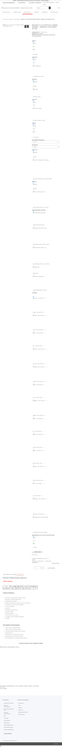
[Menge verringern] (33, 567)
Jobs (5, 716)
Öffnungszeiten (7, 720)
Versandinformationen (8, 727)
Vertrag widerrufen (8, 733)
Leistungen (6, 718)
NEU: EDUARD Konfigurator (48, 2)
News (57, 2)
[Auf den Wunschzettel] (28, 26)
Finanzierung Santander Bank (9, 709)
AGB (19, 705)
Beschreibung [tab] (20, 574)
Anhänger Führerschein (9, 703)
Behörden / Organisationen (7, 706)
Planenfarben (6, 722)
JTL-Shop (59, 743)
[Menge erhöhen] (42, 570)
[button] (54, 8)
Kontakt (44, 4)
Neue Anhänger (39, 33)
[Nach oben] (0, 746)
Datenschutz (20, 703)
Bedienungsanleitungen (9, 729)
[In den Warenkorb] (4, 23)
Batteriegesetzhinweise (23, 712)
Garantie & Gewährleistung (7, 713)
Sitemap (20, 707)
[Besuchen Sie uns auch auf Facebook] (4, 735)
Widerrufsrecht (21, 714)
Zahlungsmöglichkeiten (8, 725)
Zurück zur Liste (6, 19)
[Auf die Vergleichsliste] (25, 26)
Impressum (20, 709)
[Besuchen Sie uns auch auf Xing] (4, 738)
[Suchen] (50, 8)
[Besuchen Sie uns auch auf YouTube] (4, 737)
